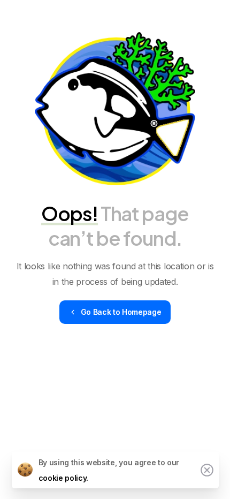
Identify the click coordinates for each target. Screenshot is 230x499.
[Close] (207, 470)
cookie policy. (64, 477)
